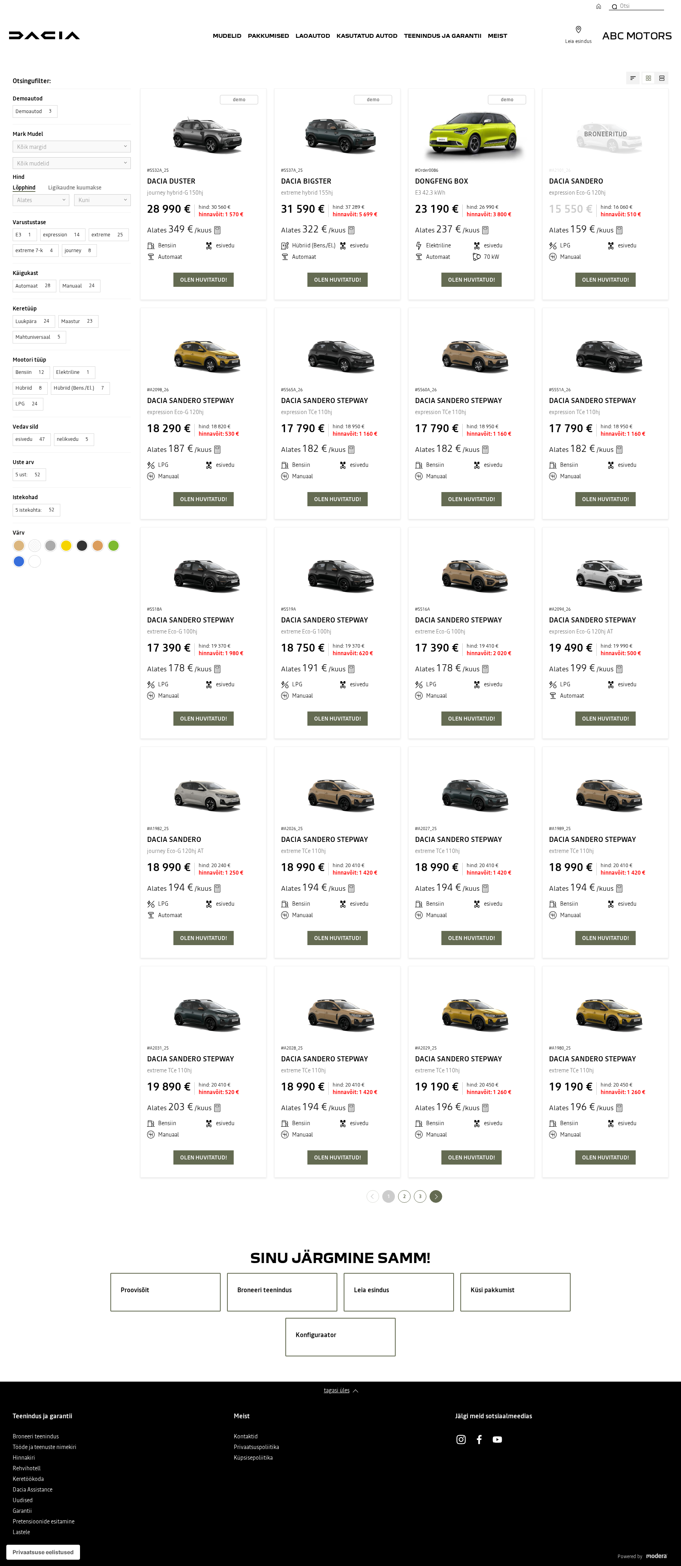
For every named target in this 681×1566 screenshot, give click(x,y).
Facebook (479, 1439)
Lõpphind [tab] (24, 187)
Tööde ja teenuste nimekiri (44, 1447)
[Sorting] (633, 78)
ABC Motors (637, 35)
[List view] (661, 78)
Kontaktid (246, 1437)
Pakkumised (268, 35)
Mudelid (227, 35)
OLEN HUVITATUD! (203, 280)
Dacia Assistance (32, 1490)
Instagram (461, 1439)
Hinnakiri (24, 1458)
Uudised (23, 1500)
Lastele (21, 1532)
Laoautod (313, 35)
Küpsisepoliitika (253, 1458)
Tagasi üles (337, 1390)
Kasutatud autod (367, 35)
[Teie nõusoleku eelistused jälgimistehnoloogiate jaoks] (43, 1552)
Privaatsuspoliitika (256, 1447)
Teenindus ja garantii (443, 35)
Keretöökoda (28, 1479)
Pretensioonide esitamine (43, 1522)
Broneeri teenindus (36, 1437)
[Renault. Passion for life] (44, 35)
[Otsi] (614, 6)
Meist (497, 35)
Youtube (497, 1439)
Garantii (22, 1511)
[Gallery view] (648, 78)
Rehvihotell (27, 1469)
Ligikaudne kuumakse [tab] (75, 187)
